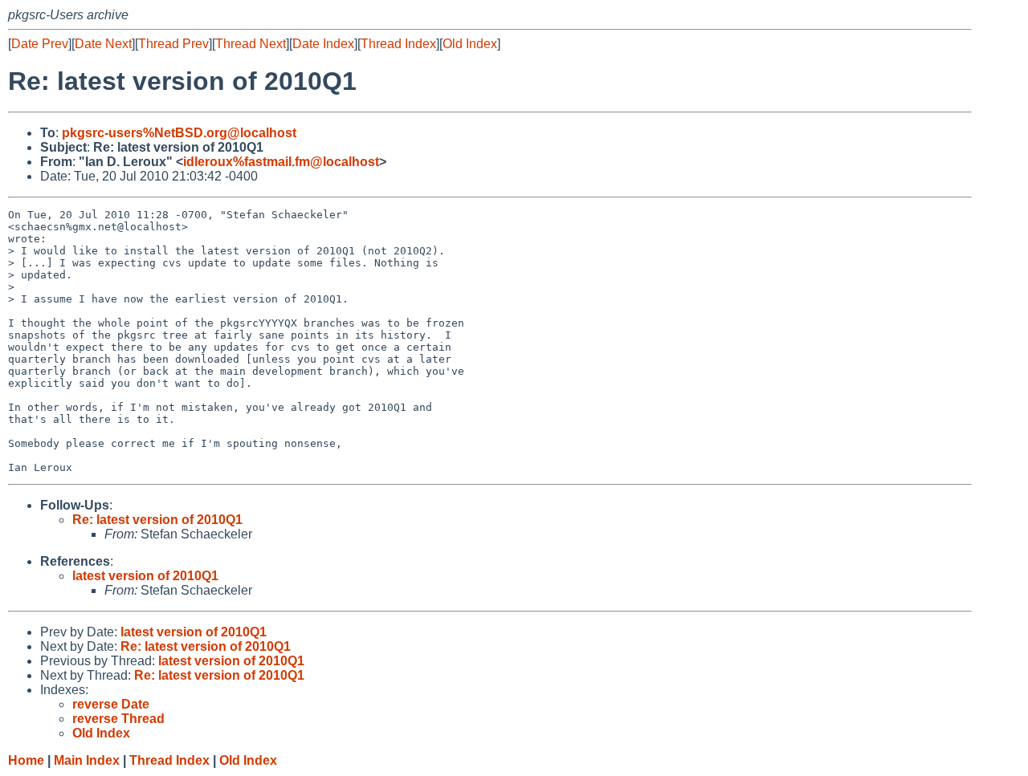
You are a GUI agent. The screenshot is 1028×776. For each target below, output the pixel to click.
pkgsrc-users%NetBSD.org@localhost (179, 133)
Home (26, 760)
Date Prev (39, 44)
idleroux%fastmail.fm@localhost (281, 162)
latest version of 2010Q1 (145, 576)
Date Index (323, 44)
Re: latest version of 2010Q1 (157, 519)
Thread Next (250, 44)
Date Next (103, 44)
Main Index (87, 760)
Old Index (470, 44)
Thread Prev (173, 44)
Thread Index (398, 44)
